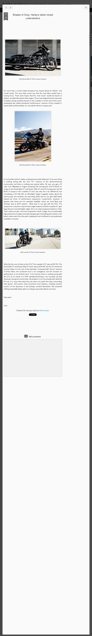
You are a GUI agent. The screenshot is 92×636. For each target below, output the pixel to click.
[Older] (10, 7)
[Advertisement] (75, 50)
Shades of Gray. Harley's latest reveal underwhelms (33, 16)
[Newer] (6, 7)
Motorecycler (44, 310)
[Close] (86, 7)
